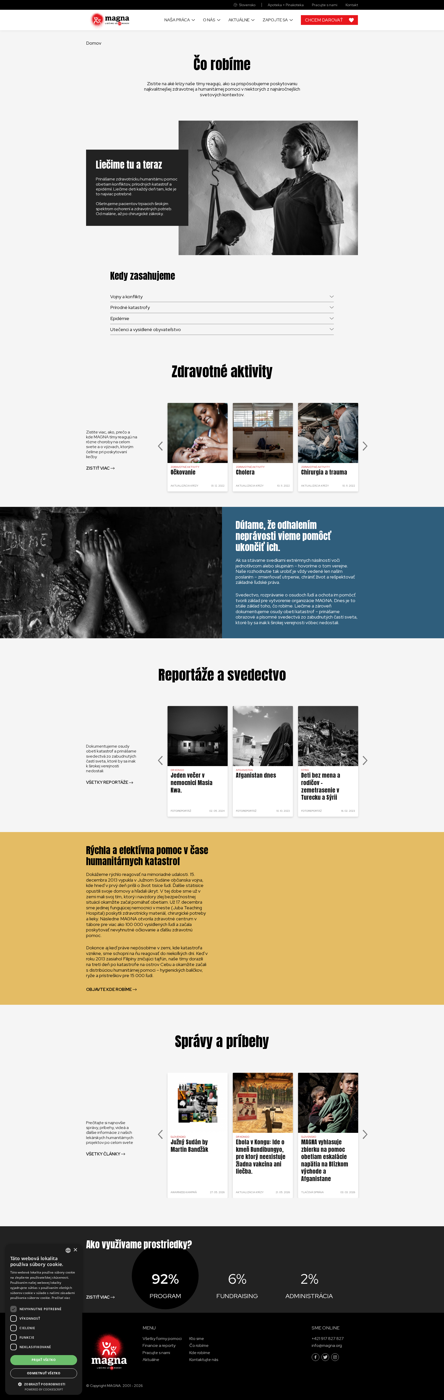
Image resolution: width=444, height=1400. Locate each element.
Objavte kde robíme (109, 989)
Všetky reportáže (107, 782)
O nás (209, 20)
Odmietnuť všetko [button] (43, 1373)
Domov (93, 43)
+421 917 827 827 (328, 1338)
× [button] (75, 1250)
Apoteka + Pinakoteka (286, 5)
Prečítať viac (61, 1298)
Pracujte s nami (324, 5)
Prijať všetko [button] (44, 1360)
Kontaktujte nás (203, 1359)
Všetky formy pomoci (162, 1338)
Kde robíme (199, 1352)
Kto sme (196, 1338)
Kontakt (352, 5)
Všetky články (103, 1154)
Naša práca (177, 20)
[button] (43, 1384)
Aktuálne (238, 20)
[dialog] (43, 1319)
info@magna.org (327, 1345)
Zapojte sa (275, 20)
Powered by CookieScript (44, 1389)
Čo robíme (199, 1345)
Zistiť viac (98, 468)
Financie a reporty (159, 1345)
